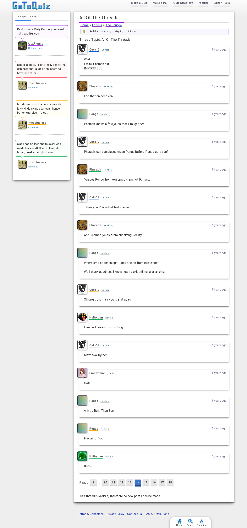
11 (113, 482)
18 (170, 482)
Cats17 (94, 49)
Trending (201, 525)
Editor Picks (221, 3)
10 (105, 482)
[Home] (31, 6)
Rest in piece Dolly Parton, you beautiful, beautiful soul (41, 31)
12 (121, 482)
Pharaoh (95, 86)
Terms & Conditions (91, 514)
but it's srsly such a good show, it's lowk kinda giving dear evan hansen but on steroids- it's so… (39, 109)
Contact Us (134, 514)
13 (129, 482)
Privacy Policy (115, 514)
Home (84, 25)
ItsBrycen (96, 317)
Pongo (93, 114)
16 (154, 482)
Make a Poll (160, 3)
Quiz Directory (183, 3)
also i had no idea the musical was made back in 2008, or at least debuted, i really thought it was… (39, 148)
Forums (97, 25)
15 (146, 482)
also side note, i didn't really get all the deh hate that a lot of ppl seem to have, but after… (41, 69)
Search (190, 525)
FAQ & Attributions (157, 514)
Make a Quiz (139, 3)
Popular (203, 3)
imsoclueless (37, 83)
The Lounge (114, 25)
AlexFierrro (35, 43)
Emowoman (97, 373)
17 (162, 482)
